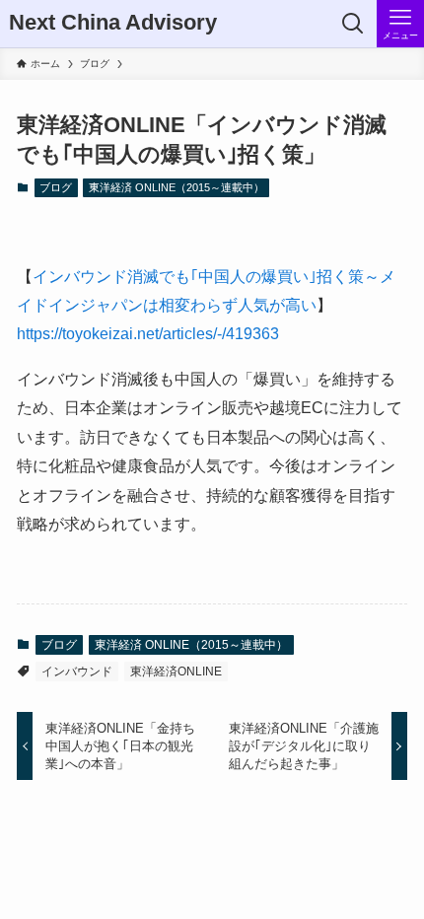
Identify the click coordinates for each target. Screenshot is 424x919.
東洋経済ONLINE (176, 671)
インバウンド (76, 671)
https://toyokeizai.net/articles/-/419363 (148, 333)
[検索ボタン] (353, 23)
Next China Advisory (113, 24)
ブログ (55, 187)
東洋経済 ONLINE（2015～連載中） (176, 187)
